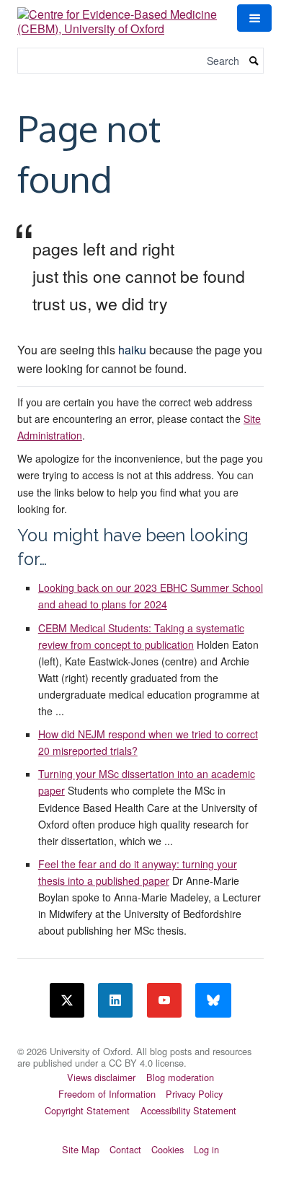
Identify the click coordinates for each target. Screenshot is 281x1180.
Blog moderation (180, 1077)
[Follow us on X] (67, 1000)
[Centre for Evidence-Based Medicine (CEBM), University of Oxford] (118, 16)
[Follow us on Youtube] (164, 1000)
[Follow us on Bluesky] (213, 1000)
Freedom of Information (107, 1094)
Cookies (167, 1149)
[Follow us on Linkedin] (115, 1000)
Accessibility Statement (188, 1110)
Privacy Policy (194, 1094)
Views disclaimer (101, 1077)
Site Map (80, 1149)
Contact (125, 1149)
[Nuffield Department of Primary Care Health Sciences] (140, 1042)
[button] (254, 18)
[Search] (254, 61)
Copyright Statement (87, 1110)
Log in (206, 1149)
